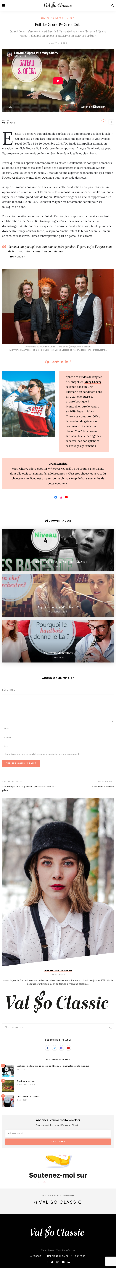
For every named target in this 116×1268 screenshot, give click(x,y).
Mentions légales (58, 1256)
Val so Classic (60, 1202)
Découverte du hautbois (28, 1096)
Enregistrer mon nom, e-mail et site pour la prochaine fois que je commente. (43, 754)
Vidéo (71, 18)
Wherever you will (59, 468)
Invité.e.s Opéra (52, 18)
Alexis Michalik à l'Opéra (103, 786)
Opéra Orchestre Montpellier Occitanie (28, 177)
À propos (35, 1256)
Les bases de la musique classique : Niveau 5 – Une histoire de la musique (53, 1065)
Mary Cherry (92, 382)
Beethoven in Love (26, 1081)
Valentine (8, 123)
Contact (80, 1256)
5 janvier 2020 (58, 43)
